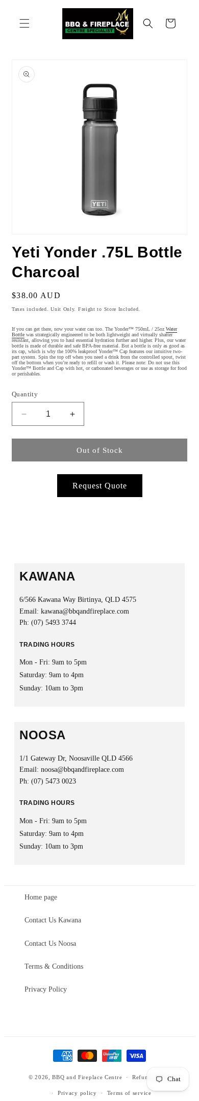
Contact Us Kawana (52, 920)
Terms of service (129, 1093)
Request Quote (99, 485)
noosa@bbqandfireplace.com (82, 769)
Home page (40, 897)
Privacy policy (77, 1093)
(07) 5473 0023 (53, 781)
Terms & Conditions (53, 966)
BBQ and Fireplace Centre (87, 1077)
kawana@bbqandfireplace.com (85, 611)
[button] (24, 23)
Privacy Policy (45, 989)
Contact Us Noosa (50, 943)
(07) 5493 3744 (53, 622)
